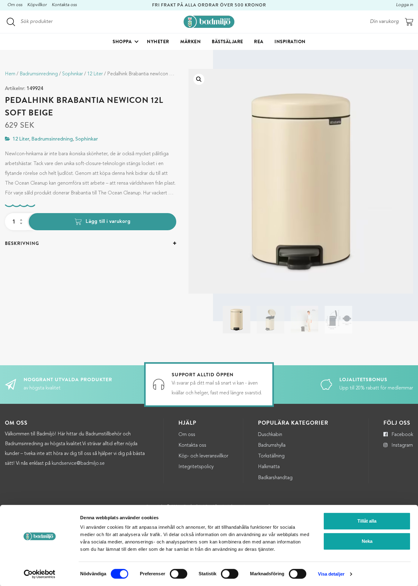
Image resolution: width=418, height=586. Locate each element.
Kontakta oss (64, 5)
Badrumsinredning (39, 74)
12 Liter (95, 74)
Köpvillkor (37, 5)
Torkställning (271, 456)
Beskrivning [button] (22, 243)
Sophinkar (72, 74)
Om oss (14, 5)
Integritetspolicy (196, 466)
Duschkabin (270, 434)
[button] (198, 79)
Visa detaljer (331, 574)
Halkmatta (269, 466)
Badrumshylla (272, 445)
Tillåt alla (366, 521)
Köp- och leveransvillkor (203, 456)
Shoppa (122, 41)
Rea (258, 41)
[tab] (90, 243)
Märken (190, 41)
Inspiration (290, 41)
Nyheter (158, 41)
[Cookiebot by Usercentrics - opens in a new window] (39, 574)
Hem (10, 74)
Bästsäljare (227, 41)
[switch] (178, 574)
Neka (367, 541)
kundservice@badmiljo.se (78, 463)
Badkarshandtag (275, 477)
